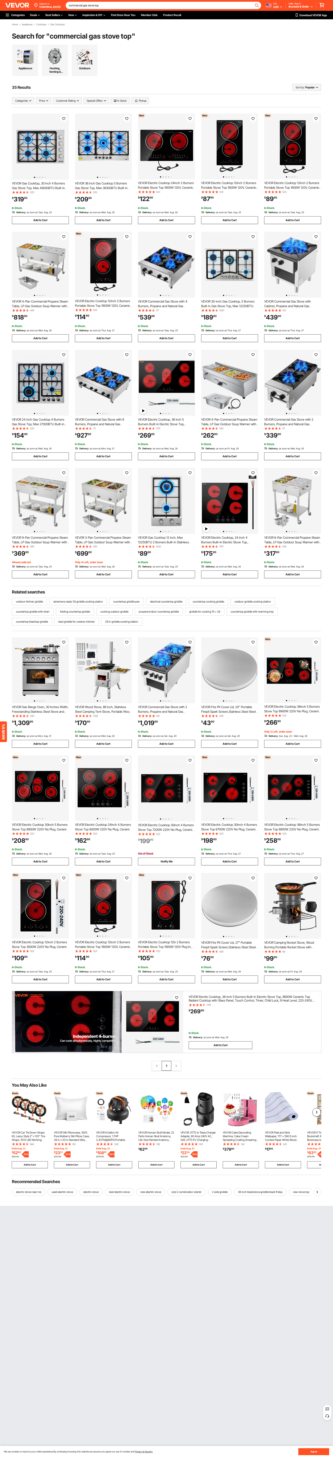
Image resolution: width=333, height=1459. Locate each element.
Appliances (27, 24)
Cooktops (41, 24)
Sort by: (300, 87)
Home (15, 24)
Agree (313, 1451)
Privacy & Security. (144, 1451)
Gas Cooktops (57, 24)
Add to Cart (40, 220)
